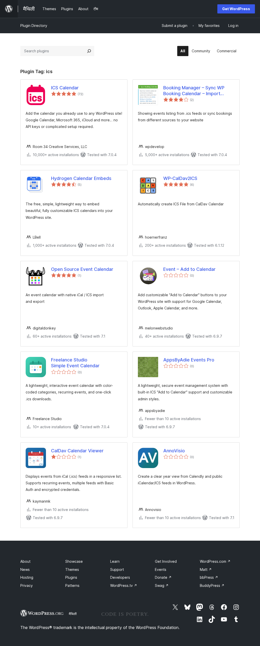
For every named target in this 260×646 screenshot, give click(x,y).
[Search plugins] (89, 51)
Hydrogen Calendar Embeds (81, 178)
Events (160, 569)
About (25, 561)
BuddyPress (212, 585)
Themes (72, 569)
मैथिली (73, 614)
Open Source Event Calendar (82, 269)
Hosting (26, 577)
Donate (163, 577)
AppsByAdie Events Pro (188, 359)
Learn (115, 561)
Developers (120, 577)
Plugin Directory (33, 25)
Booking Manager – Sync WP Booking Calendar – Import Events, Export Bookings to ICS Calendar (196, 91)
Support (117, 569)
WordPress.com (215, 561)
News (25, 569)
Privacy (26, 585)
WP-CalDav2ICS (180, 178)
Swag (162, 585)
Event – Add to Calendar (189, 269)
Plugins (71, 577)
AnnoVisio (174, 450)
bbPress (209, 577)
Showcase (74, 561)
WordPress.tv (123, 585)
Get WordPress (236, 9)
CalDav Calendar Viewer (77, 450)
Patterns (72, 585)
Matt (206, 569)
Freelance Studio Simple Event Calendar (75, 362)
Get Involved (166, 561)
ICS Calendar (65, 87)
